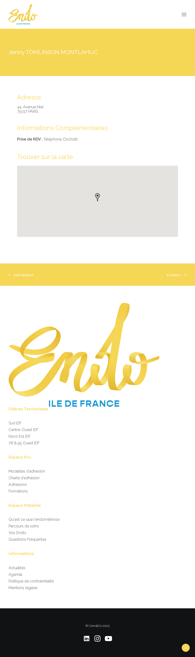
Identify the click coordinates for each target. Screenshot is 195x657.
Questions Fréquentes (27, 539)
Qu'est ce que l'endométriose (34, 519)
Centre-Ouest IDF (24, 429)
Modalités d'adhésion (27, 471)
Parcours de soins (24, 526)
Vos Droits (17, 532)
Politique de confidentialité (31, 581)
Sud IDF (15, 423)
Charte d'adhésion (24, 478)
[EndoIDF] (23, 14)
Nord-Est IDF (20, 436)
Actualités (17, 568)
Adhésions (18, 484)
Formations (18, 491)
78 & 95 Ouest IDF (24, 443)
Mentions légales (23, 588)
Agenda (15, 574)
